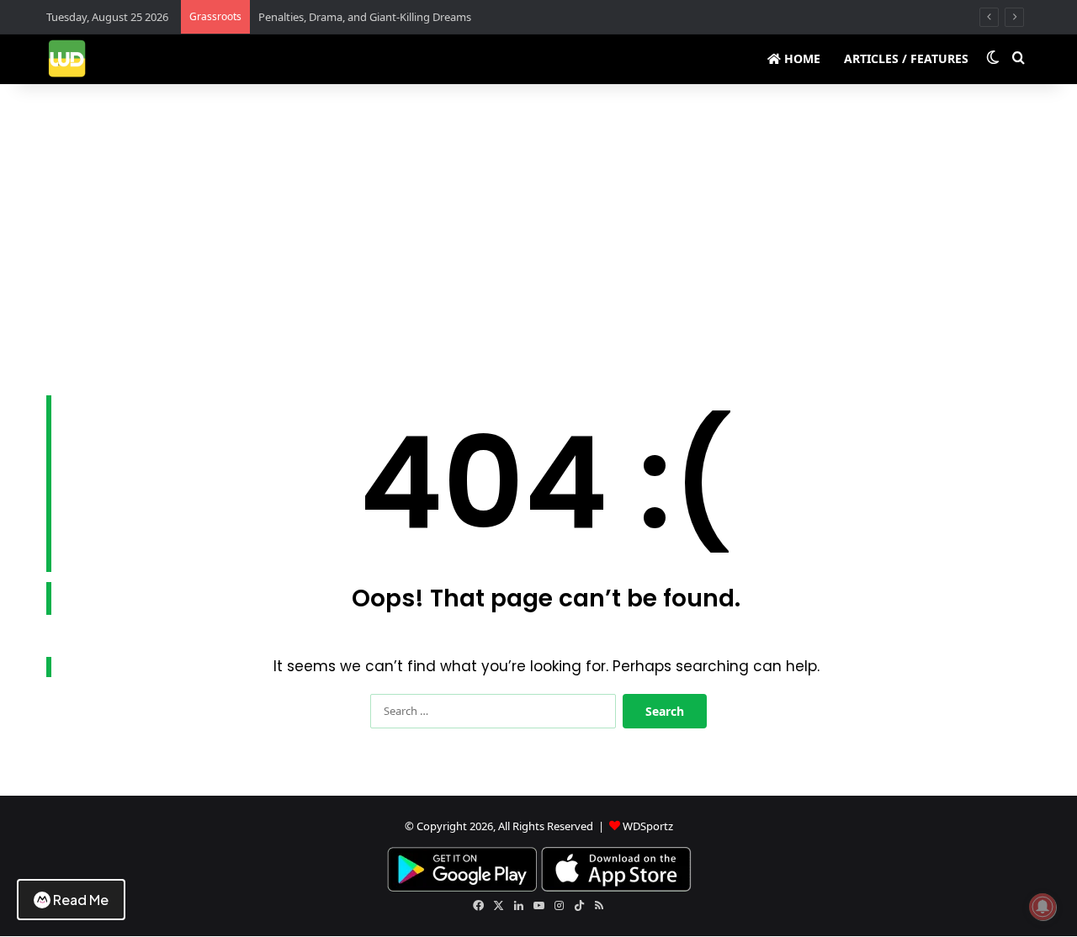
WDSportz (648, 826)
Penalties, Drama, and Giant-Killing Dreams (364, 16)
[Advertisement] (538, 227)
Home (800, 58)
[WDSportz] (67, 58)
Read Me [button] (81, 899)
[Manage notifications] (1042, 906)
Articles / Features (906, 58)
